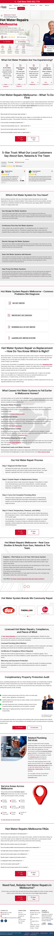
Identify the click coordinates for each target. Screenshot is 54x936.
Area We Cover (22, 914)
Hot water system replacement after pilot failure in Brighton (27, 579)
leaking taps (31, 769)
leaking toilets (39, 769)
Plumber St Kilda (23, 813)
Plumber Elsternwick (5, 813)
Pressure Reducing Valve (17, 414)
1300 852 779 (5, 914)
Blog (19, 917)
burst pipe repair (43, 765)
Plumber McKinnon (14, 801)
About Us (47, 5)
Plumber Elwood (14, 813)
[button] (10, 162)
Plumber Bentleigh (5, 801)
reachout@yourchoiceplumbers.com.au (11, 917)
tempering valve (34, 757)
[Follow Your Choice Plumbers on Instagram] (5, 920)
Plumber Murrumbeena (15, 807)
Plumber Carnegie (5, 807)
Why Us (20, 912)
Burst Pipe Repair (17, 426)
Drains (24, 5)
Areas (41, 5)
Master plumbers (44, 933)
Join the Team (21, 919)
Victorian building (35, 933)
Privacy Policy (33, 934)
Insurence (27, 933)
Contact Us (21, 916)
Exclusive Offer (12, 8)
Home (10, 5)
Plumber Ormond (22, 801)
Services (16, 5)
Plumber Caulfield (22, 807)
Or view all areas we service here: (10, 819)
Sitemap (20, 923)
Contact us (21, 8)
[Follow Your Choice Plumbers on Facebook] (2, 920)
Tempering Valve (22, 435)
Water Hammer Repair (44, 452)
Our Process (21, 921)
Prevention (32, 5)
